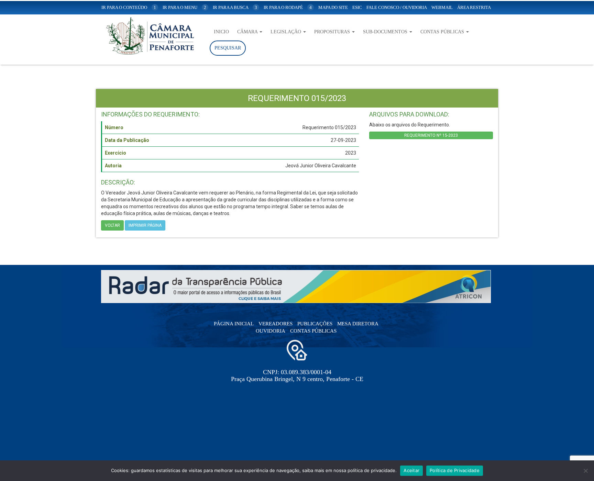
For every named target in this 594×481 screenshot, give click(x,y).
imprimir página (145, 225)
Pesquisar (227, 48)
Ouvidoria (270, 331)
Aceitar (411, 470)
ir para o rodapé (288, 7)
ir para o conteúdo (128, 7)
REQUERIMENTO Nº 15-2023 (431, 135)
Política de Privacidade (455, 470)
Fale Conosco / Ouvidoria (396, 7)
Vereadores (275, 323)
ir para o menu (184, 7)
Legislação (286, 31)
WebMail (442, 7)
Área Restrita (474, 7)
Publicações (314, 323)
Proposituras (332, 31)
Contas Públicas (442, 31)
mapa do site (333, 7)
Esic (357, 7)
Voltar (112, 225)
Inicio (221, 31)
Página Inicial (234, 323)
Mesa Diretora (357, 323)
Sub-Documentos (386, 31)
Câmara (248, 31)
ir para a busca (235, 7)
